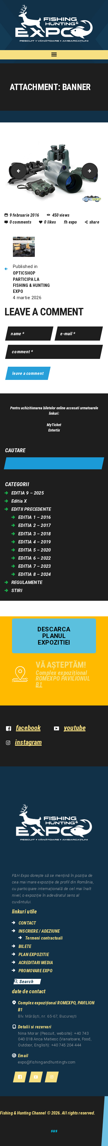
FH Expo (71, 222)
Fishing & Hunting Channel (23, 1113)
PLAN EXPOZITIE (34, 954)
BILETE (25, 946)
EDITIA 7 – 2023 (34, 566)
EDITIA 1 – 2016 (34, 517)
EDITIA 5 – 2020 (34, 550)
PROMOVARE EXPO (35, 970)
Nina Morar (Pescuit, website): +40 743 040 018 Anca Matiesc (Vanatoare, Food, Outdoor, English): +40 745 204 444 (55, 1039)
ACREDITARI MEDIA (36, 962)
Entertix (54, 430)
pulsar (96, 171)
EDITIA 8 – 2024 (34, 574)
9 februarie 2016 (24, 215)
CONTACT (27, 923)
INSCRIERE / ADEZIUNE (39, 931)
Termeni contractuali (44, 938)
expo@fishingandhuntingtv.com (47, 1062)
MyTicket (54, 425)
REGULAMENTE (26, 582)
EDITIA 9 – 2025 (27, 493)
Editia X (19, 501)
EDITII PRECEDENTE (31, 509)
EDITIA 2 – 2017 (34, 525)
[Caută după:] (54, 463)
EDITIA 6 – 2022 (34, 558)
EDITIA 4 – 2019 (34, 542)
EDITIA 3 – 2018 (34, 534)
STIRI (16, 590)
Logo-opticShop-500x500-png (17, 171)
